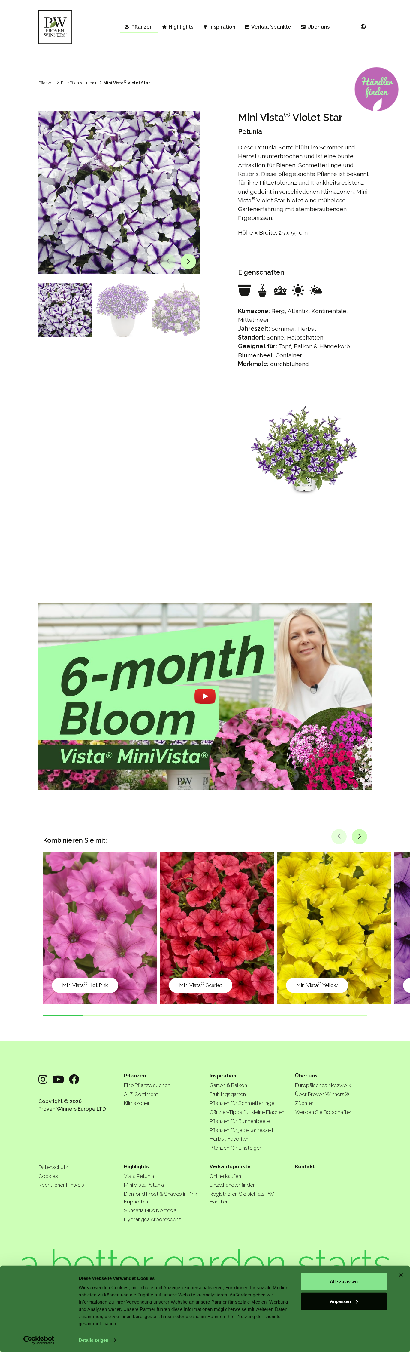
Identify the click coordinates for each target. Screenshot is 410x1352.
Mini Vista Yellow (317, 985)
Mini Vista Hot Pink (85, 985)
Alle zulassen (344, 1281)
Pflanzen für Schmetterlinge (242, 1103)
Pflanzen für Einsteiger (235, 1148)
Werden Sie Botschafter (323, 1112)
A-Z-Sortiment (141, 1094)
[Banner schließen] (401, 1275)
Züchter (304, 1103)
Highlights (136, 1166)
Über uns (306, 1076)
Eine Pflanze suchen (79, 82)
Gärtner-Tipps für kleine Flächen (247, 1112)
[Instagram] (42, 1080)
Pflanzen (46, 82)
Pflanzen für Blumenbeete (240, 1121)
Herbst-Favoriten (229, 1139)
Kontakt (305, 1166)
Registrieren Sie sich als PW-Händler (243, 1198)
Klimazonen (137, 1103)
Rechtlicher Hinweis (61, 1185)
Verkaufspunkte (230, 1166)
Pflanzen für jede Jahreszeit (241, 1130)
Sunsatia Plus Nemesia (150, 1210)
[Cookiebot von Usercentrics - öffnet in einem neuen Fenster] (39, 1340)
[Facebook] (74, 1080)
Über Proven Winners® (322, 1094)
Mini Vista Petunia (144, 1185)
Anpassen (340, 1301)
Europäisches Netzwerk (323, 1085)
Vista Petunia (139, 1176)
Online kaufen (225, 1176)
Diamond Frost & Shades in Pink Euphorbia (160, 1198)
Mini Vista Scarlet (200, 985)
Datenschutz (53, 1167)
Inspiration (223, 1076)
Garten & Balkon (228, 1085)
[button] (168, 261)
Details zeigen (93, 1340)
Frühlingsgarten (228, 1094)
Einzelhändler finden (233, 1185)
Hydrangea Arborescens (152, 1219)
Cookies (48, 1176)
